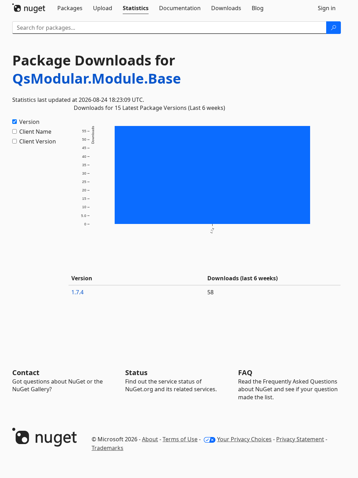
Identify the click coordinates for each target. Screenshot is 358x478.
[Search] (333, 27)
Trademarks (107, 448)
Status (136, 372)
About (150, 439)
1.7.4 (77, 292)
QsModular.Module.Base (96, 78)
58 (210, 292)
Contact (26, 372)
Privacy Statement (300, 439)
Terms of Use (180, 439)
